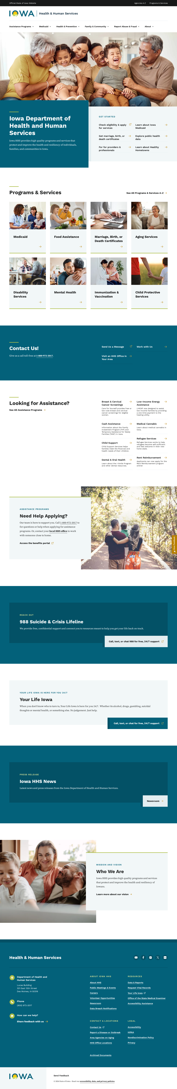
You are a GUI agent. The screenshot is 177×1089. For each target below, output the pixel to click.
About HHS (95, 982)
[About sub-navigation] (153, 26)
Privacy (131, 1042)
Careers (94, 993)
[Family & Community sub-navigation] (108, 26)
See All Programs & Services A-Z (145, 193)
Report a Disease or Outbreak (105, 1032)
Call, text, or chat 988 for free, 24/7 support (134, 641)
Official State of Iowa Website (22, 3)
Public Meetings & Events (103, 988)
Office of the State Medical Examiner (147, 998)
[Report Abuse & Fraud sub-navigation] (139, 26)
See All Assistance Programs (25, 410)
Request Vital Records (139, 988)
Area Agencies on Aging (102, 1037)
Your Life (135, 993)
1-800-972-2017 (44, 355)
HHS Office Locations (101, 1043)
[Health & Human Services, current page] (22, 13)
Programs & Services (159, 3)
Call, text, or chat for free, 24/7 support (136, 723)
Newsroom (153, 801)
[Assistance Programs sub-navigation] (33, 26)
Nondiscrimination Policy (141, 1037)
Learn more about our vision (112, 894)
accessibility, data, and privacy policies (97, 1081)
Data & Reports (135, 982)
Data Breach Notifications (103, 1008)
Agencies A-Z (140, 3)
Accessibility (134, 1027)
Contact (95, 1027)
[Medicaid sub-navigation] (50, 26)
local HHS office (58, 531)
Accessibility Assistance (140, 1003)
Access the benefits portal (35, 543)
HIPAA (131, 1032)
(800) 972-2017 (24, 1005)
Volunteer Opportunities (102, 998)
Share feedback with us (30, 1021)
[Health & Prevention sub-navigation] (79, 26)
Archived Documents (100, 1055)
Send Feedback (61, 1075)
